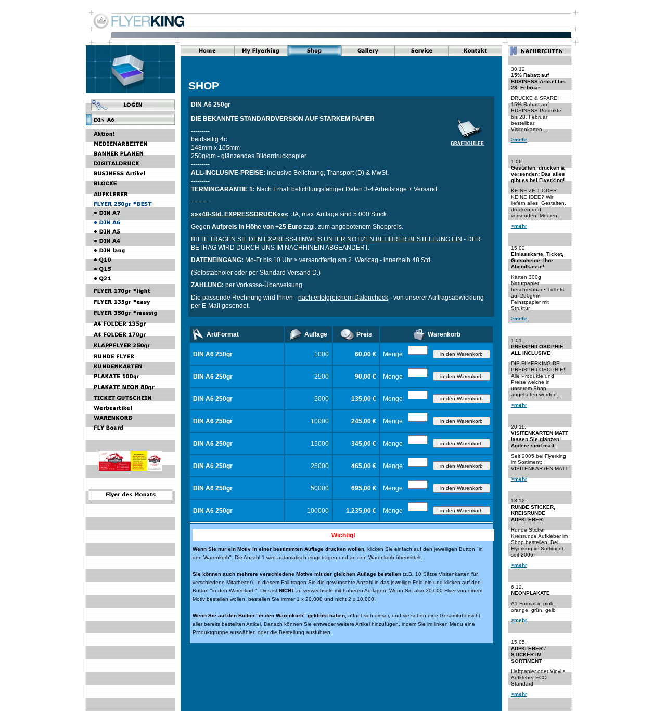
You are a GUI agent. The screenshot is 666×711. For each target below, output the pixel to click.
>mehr (519, 140)
